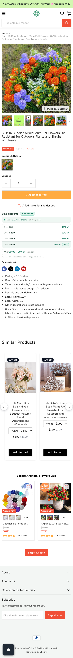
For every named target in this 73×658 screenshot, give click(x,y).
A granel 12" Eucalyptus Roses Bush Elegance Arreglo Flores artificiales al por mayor (55, 523)
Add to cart (20, 452)
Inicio (4, 33)
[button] (6, 120)
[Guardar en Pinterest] (23, 268)
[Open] (8, 649)
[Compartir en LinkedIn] (17, 268)
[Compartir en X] (10, 268)
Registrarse (55, 615)
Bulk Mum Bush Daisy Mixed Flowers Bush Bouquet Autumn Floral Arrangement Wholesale (20, 413)
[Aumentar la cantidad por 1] (31, 183)
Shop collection (36, 552)
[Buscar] (66, 23)
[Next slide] (69, 120)
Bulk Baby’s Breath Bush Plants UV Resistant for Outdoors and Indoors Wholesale (55, 410)
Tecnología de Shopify (36, 651)
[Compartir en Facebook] (4, 268)
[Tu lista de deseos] (62, 13)
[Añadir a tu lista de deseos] (28, 487)
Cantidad (6, 176)
